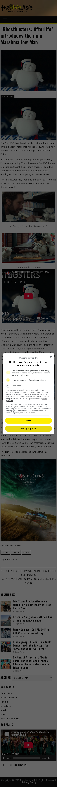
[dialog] (28, 393)
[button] (28, 386)
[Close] (51, 356)
